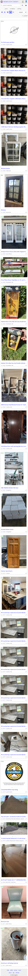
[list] (2, 12)
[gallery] (10, 12)
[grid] (7, 12)
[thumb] (4, 12)
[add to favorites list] (2, 44)
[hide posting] (26, 44)
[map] (13, 12)
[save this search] (26, 5)
